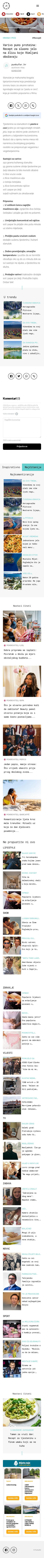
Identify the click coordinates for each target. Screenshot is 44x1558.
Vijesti (22, 14)
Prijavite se (22, 446)
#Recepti (36, 38)
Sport (33, 14)
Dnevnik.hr (9, 14)
